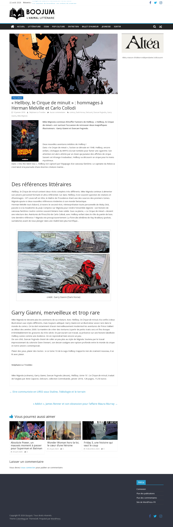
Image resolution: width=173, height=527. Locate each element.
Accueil (21, 26)
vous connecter (28, 467)
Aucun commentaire (57, 112)
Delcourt (89, 112)
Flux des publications (146, 493)
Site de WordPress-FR (146, 502)
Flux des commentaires (147, 497)
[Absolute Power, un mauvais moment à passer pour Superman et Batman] (27, 422)
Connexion (141, 489)
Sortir (117, 26)
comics (72, 112)
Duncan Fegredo (100, 112)
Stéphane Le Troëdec (37, 112)
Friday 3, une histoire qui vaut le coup (98, 444)
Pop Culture (58, 26)
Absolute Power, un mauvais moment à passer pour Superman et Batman (26, 445)
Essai (46, 26)
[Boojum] (12, 26)
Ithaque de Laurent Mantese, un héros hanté (51, 2)
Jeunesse (106, 26)
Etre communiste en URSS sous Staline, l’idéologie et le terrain (47, 391)
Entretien (73, 26)
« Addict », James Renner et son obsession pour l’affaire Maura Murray (75, 403)
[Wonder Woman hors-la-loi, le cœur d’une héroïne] (63, 422)
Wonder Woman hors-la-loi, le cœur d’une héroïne (63, 444)
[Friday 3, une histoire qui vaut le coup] (100, 422)
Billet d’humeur (90, 26)
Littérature (34, 26)
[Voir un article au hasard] (161, 26)
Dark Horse (80, 112)
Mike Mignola (22, 116)
